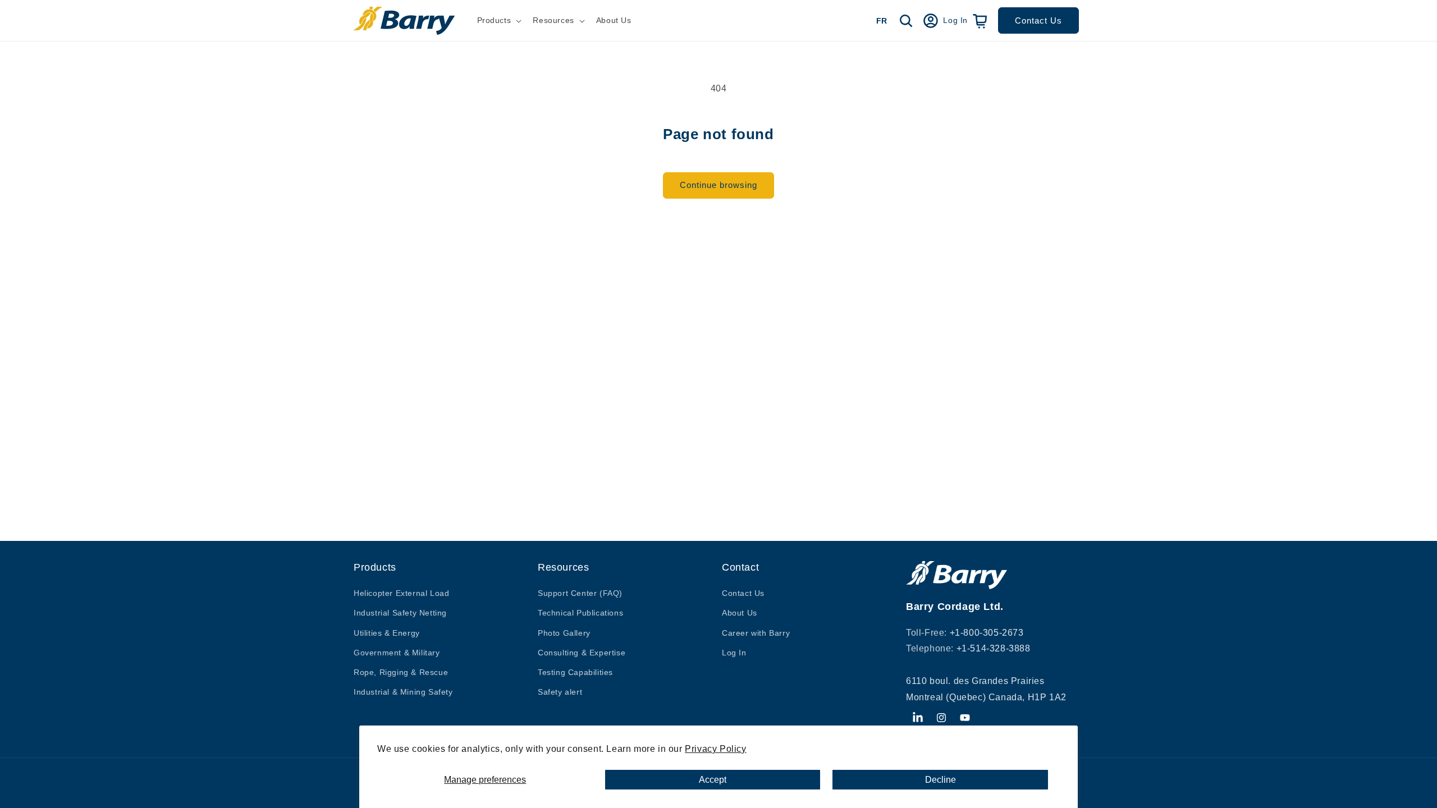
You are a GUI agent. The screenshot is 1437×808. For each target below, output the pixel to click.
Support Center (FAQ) (580, 593)
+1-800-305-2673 (987, 632)
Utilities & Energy (387, 632)
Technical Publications (580, 612)
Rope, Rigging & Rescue (401, 672)
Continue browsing (718, 185)
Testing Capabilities (575, 672)
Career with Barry (756, 632)
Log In (734, 652)
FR (881, 20)
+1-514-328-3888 (994, 648)
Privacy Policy (715, 749)
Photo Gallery (564, 632)
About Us (739, 612)
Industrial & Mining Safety (403, 691)
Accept (712, 779)
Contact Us (1038, 20)
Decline (940, 779)
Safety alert (560, 691)
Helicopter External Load (401, 593)
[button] (498, 20)
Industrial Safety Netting (400, 612)
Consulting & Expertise (581, 652)
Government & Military (397, 652)
